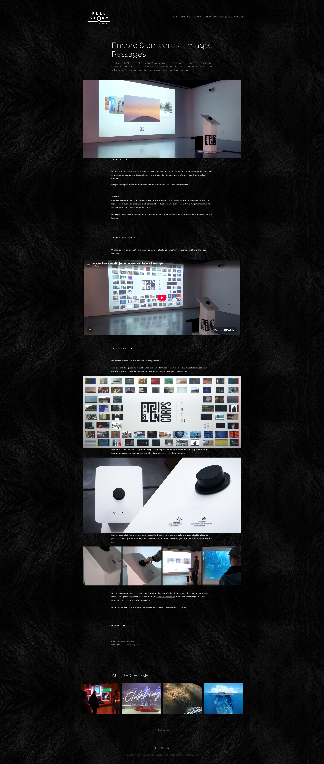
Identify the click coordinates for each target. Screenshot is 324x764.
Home (174, 16)
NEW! (182, 16)
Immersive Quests (223, 16)
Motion (207, 16)
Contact (238, 16)
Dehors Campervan (166, 596)
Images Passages (174, 200)
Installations (194, 16)
